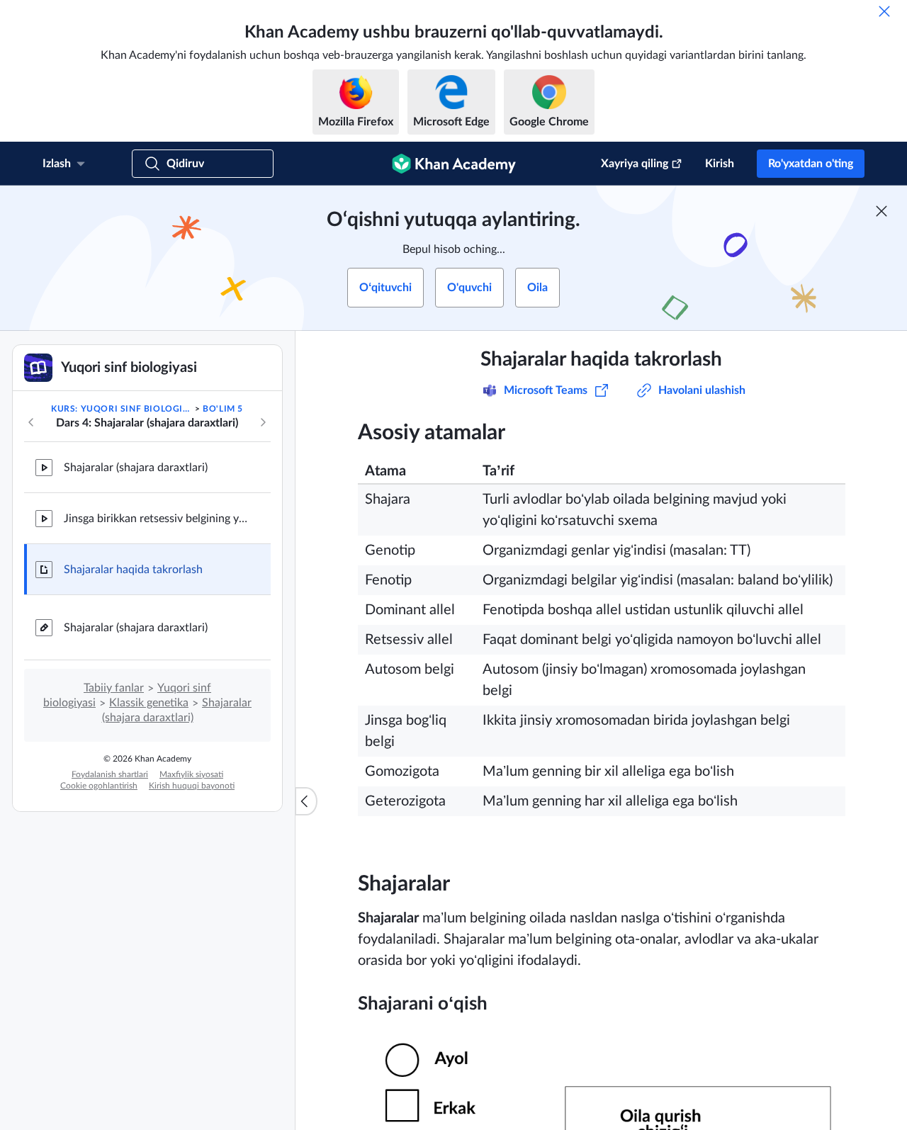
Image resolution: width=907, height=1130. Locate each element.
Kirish (719, 163)
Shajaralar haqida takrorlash (133, 569)
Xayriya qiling (634, 163)
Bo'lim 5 (223, 409)
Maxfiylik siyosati (191, 774)
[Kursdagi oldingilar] (31, 422)
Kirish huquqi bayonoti (192, 785)
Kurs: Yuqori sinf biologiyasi (121, 409)
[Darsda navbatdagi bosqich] (262, 422)
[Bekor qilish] (884, 11)
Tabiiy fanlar (114, 688)
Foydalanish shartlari (110, 774)
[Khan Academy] (454, 163)
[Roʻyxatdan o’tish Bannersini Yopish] (881, 211)
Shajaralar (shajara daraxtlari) (136, 467)
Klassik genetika (148, 702)
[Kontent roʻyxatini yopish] (306, 801)
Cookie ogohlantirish (98, 785)
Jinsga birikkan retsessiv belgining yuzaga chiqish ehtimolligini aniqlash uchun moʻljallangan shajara (156, 518)
